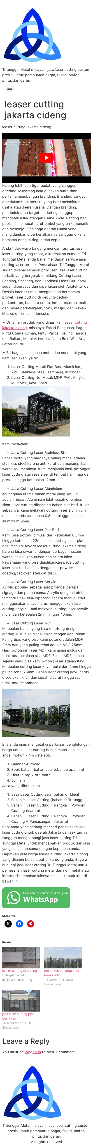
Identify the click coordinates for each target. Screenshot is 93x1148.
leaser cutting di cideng (19, 970)
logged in (33, 1052)
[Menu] (10, 88)
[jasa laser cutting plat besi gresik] (21, 1001)
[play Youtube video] (46, 158)
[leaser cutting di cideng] (21, 957)
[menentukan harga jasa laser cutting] (63, 957)
